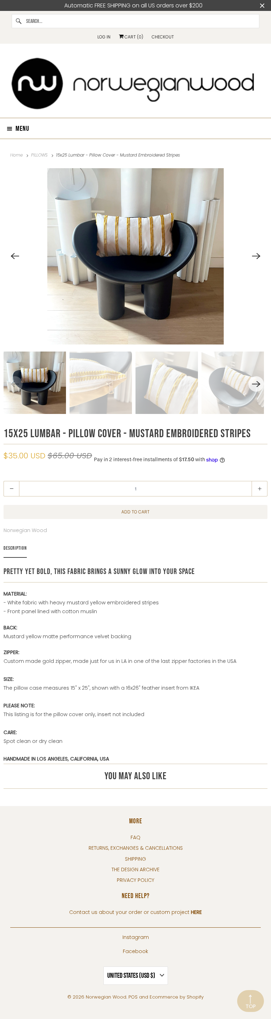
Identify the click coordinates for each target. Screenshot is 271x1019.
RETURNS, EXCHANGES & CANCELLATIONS (136, 848)
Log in (103, 37)
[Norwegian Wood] (135, 83)
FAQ (135, 837)
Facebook (135, 951)
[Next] (256, 256)
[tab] (15, 550)
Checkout (163, 37)
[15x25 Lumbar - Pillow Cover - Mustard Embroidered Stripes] (135, 256)
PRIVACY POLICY (135, 880)
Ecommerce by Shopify (177, 997)
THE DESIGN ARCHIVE (135, 869)
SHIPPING (135, 858)
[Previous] (15, 256)
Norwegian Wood (25, 530)
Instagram (135, 937)
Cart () (133, 37)
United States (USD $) (131, 975)
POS (133, 997)
